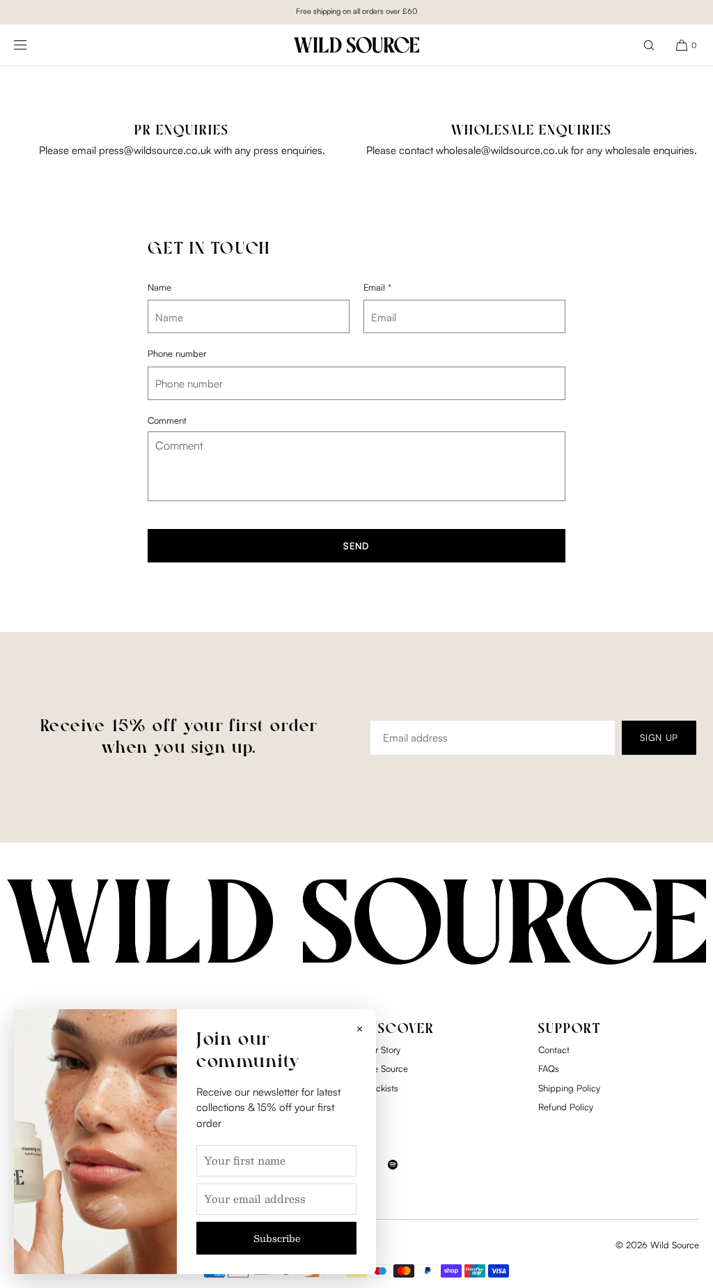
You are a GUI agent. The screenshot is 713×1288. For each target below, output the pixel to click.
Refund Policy (565, 1106)
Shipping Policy (569, 1088)
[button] (649, 45)
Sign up (659, 737)
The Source (385, 1068)
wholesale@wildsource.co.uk (502, 150)
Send (356, 545)
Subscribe (276, 1238)
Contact (554, 1049)
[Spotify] (392, 1173)
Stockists (380, 1088)
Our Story (381, 1049)
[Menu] (31, 45)
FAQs (548, 1068)
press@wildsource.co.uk (155, 150)
